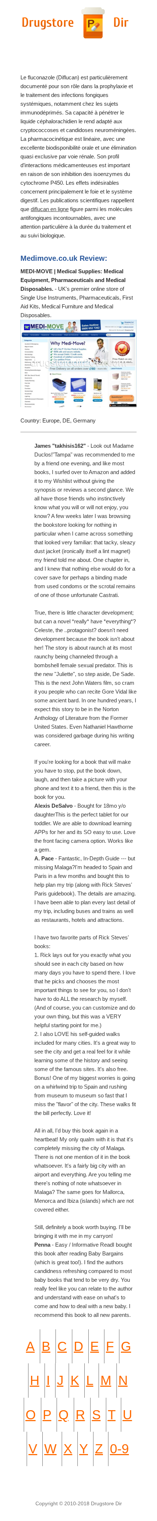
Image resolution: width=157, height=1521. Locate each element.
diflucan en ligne (50, 209)
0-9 (119, 1448)
